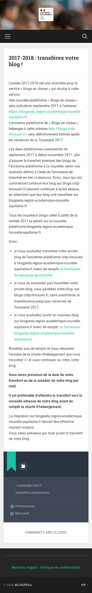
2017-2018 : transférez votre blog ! (44, 61)
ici (26, 360)
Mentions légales (25, 567)
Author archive (23, 466)
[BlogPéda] (46, 15)
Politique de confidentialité (60, 567)
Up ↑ (84, 585)
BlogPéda (23, 585)
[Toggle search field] (84, 36)
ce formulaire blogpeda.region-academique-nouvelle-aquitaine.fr (47, 333)
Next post (22, 513)
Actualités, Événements (32, 492)
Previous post (25, 506)
